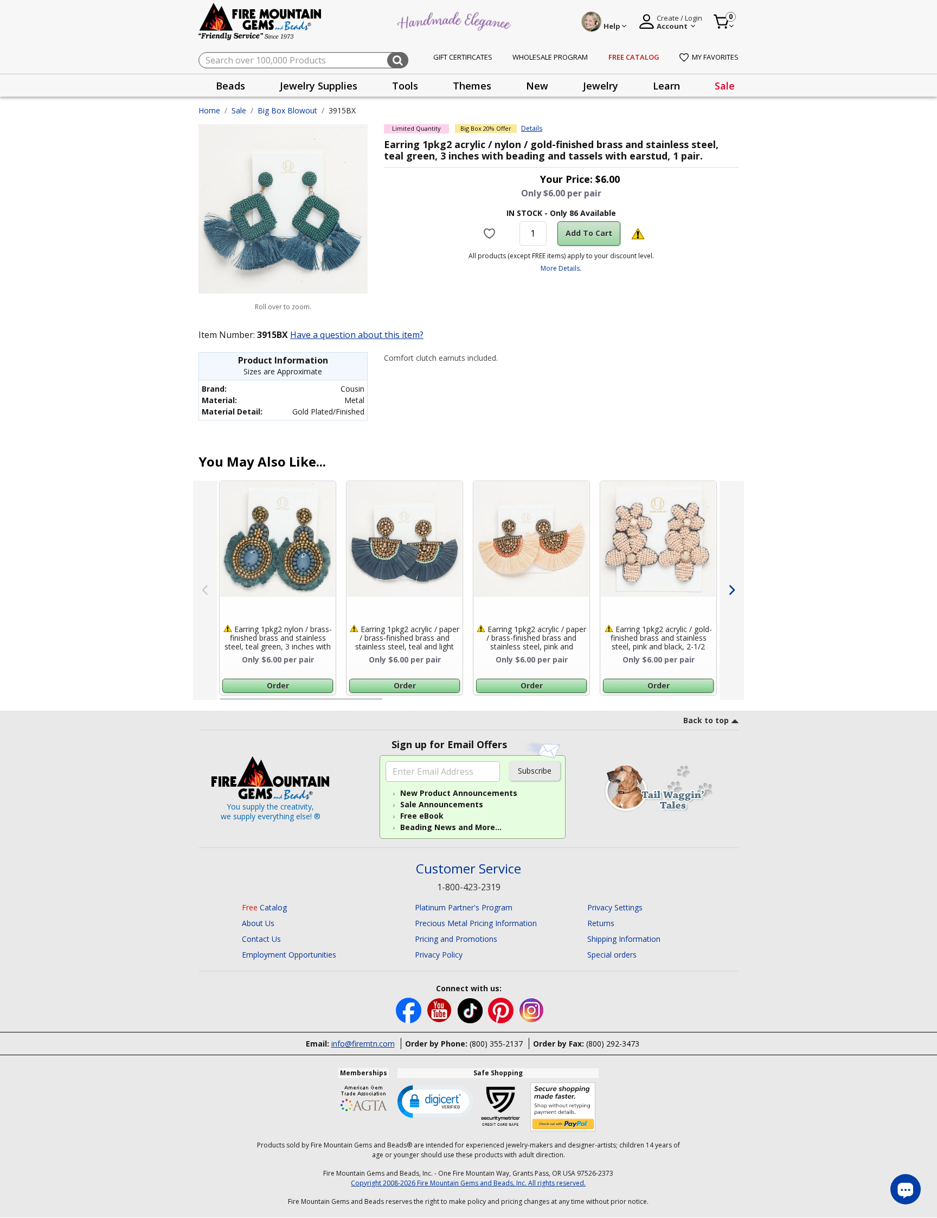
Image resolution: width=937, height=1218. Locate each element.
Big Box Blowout (287, 110)
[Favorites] (490, 233)
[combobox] (303, 60)
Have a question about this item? (356, 335)
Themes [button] (472, 85)
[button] (435, 1100)
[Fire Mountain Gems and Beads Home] (260, 21)
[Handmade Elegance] (455, 19)
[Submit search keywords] (397, 60)
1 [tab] (225, 703)
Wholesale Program (550, 57)
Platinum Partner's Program (463, 907)
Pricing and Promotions (456, 939)
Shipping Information (623, 939)
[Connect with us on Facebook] (409, 1009)
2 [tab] (393, 703)
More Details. (561, 268)
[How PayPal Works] (563, 1107)
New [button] (537, 85)
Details (531, 128)
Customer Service (468, 869)
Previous (205, 590)
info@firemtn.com (363, 1043)
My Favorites (715, 57)
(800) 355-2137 (496, 1043)
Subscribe (534, 771)
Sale (725, 85)
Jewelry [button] (600, 85)
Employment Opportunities (289, 954)
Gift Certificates (462, 57)
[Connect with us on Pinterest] (502, 1009)
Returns (600, 923)
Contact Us (261, 939)
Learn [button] (666, 85)
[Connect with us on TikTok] (471, 1009)
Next (732, 590)
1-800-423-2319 (468, 887)
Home (209, 110)
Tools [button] (405, 85)
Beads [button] (230, 85)
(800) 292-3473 (612, 1043)
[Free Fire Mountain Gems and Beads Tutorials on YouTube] (440, 1009)
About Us (258, 923)
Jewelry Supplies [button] (318, 85)
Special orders (612, 954)
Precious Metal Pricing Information (476, 923)
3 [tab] (560, 703)
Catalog (264, 907)
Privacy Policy (439, 954)
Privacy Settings (615, 907)
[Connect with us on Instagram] (531, 1009)
